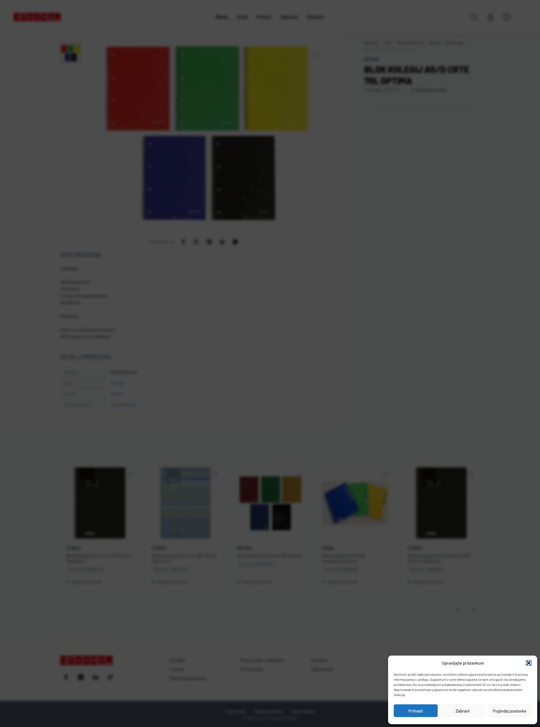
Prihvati (415, 710)
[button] (528, 663)
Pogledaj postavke (509, 710)
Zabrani (463, 710)
